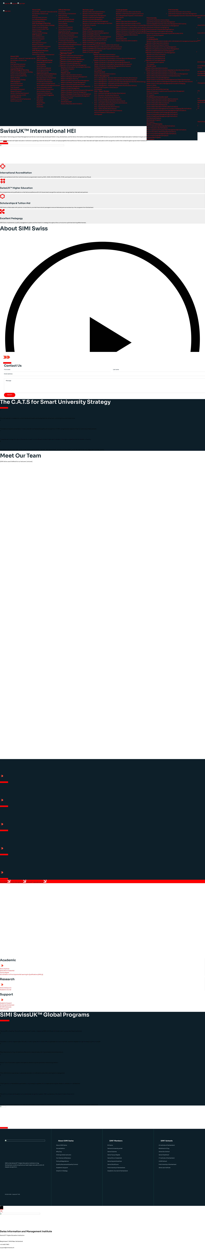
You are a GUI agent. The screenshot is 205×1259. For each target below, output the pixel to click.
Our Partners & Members (63, 1158)
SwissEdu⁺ (6, 1037)
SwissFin (5, 1089)
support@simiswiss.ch (7, 1247)
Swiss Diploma (112, 1151)
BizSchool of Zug (9, 1047)
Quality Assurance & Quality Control (67, 1164)
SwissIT (4, 1058)
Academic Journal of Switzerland (117, 1171)
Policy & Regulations (62, 1161)
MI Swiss (110, 1145)
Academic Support (62, 1167)
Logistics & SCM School (13, 1068)
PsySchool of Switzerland (14, 1079)
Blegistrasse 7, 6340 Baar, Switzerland (11, 1241)
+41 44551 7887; (4, 1244)
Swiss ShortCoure (113, 1164)
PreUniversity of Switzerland (116, 1167)
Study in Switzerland (12, 1100)
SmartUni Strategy (62, 1171)
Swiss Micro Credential (114, 1158)
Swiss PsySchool (164, 1155)
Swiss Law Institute (164, 1167)
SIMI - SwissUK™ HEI (14, 1194)
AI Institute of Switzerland (167, 1145)
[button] (102, 339)
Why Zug (59, 1151)
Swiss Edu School (164, 1151)
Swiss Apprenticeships (114, 1161)
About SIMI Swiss (61, 1145)
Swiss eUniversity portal (114, 1148)
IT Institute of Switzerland (166, 1158)
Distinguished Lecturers (63, 1155)
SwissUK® (6, 1026)
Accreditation (60, 1148)
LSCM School (163, 1161)
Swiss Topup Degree (113, 1155)
